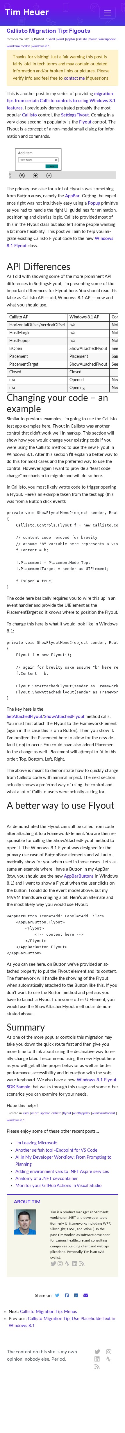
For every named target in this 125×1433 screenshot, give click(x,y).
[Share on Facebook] (67, 1300)
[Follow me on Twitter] (97, 1352)
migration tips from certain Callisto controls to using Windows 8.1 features (61, 101)
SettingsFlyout (75, 115)
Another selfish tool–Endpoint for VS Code (56, 1150)
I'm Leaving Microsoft (36, 1143)
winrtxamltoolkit (18, 46)
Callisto (29, 115)
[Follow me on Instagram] (109, 1352)
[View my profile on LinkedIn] (97, 1359)
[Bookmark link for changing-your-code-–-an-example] (45, 409)
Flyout (85, 122)
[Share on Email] (85, 1300)
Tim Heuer (27, 12)
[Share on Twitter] (57, 1300)
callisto (82, 39)
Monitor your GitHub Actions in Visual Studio (58, 1185)
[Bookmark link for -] (11, 259)
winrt (60, 39)
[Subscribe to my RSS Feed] (89, 1264)
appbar (70, 39)
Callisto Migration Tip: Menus (48, 1312)
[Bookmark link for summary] (49, 1027)
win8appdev (107, 39)
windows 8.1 (41, 46)
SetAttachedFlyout (24, 716)
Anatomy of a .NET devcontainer (46, 1178)
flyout (93, 39)
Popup (94, 203)
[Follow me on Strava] (109, 1359)
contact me (74, 78)
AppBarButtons (79, 876)
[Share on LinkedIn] (76, 1300)
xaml (52, 39)
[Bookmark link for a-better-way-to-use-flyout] (11, 817)
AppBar (72, 196)
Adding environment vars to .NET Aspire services (62, 1171)
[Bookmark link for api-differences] (74, 267)
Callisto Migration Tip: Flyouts (48, 30)
